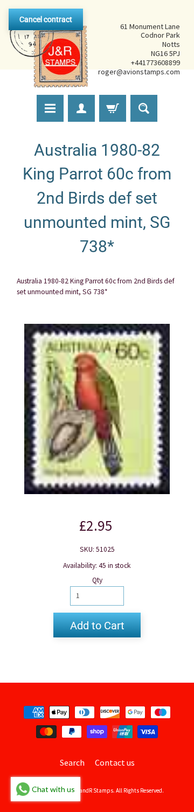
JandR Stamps (95, 790)
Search (72, 762)
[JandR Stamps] (49, 49)
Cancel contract (45, 19)
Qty (97, 580)
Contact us (115, 762)
